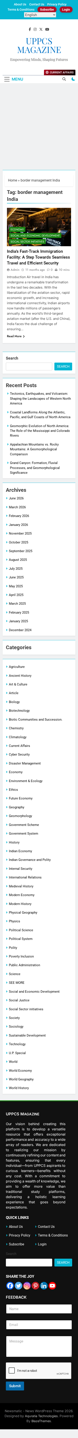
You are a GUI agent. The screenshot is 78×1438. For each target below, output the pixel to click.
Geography (16, 807)
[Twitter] (18, 1285)
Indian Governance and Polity (30, 860)
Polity (13, 948)
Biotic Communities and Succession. (35, 719)
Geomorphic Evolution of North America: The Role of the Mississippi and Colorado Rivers (40, 431)
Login (66, 9)
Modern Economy (21, 895)
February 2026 (19, 516)
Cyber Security (19, 754)
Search (12, 358)
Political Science (21, 930)
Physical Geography (23, 913)
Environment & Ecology (25, 781)
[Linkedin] (44, 1285)
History (14, 842)
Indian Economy (20, 851)
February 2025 (19, 612)
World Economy (20, 1071)
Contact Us (36, 4)
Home (12, 180)
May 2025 (16, 586)
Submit (15, 1386)
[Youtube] (52, 1285)
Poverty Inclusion (21, 956)
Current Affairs (19, 746)
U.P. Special (17, 1053)
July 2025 (16, 569)
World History (19, 1088)
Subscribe (47, 9)
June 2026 (16, 498)
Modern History (20, 904)
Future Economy (20, 798)
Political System (20, 939)
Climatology (17, 737)
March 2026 (17, 507)
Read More (14, 336)
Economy (17, 229)
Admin (15, 269)
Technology (17, 1044)
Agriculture (17, 667)
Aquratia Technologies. (42, 1416)
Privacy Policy (57, 4)
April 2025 (16, 595)
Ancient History (20, 676)
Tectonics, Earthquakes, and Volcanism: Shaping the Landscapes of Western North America (40, 398)
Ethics (13, 790)
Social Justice (19, 1000)
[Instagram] (27, 1285)
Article (13, 693)
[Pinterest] (35, 1285)
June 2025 (16, 577)
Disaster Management (25, 763)
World (13, 1062)
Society (14, 1018)
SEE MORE (16, 983)
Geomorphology (20, 816)
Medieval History (21, 886)
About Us (20, 4)
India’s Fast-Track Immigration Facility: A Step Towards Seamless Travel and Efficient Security (38, 257)
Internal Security (20, 869)
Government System (23, 833)
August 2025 (18, 560)
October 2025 (18, 542)
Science (14, 974)
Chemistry (16, 728)
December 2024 (20, 630)
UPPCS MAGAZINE (39, 45)
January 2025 (18, 621)
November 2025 (20, 533)
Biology (14, 702)
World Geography (21, 1079)
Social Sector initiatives (27, 242)
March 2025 (17, 604)
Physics (14, 921)
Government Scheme (24, 825)
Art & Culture (18, 684)
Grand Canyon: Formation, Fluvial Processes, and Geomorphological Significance (35, 468)
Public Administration (24, 965)
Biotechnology (19, 711)
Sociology (16, 1027)
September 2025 (20, 551)
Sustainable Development (27, 1035)
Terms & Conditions (21, 9)
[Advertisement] (39, 129)
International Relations (25, 877)
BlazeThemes (41, 1421)
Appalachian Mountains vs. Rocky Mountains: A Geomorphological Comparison (34, 449)
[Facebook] (10, 1285)
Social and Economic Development (35, 236)
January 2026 (18, 525)
